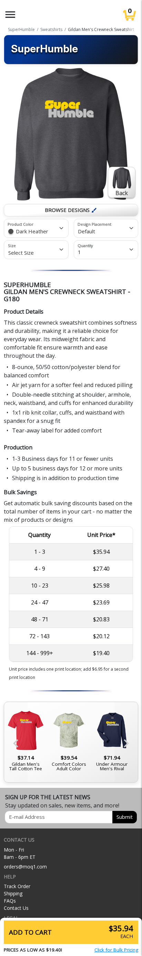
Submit (124, 816)
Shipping (13, 893)
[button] (10, 14)
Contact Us (16, 908)
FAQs (10, 900)
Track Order (17, 886)
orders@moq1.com (25, 866)
